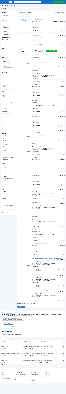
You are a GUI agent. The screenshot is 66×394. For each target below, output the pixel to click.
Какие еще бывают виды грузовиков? (8, 321)
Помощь (2, 374)
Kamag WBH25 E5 (35, 70)
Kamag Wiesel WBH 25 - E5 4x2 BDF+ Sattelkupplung (42, 243)
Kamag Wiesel (34, 229)
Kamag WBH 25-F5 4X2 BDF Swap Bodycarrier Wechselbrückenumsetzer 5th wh (47, 274)
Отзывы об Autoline (18, 377)
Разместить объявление (51, 50)
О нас (2, 372)
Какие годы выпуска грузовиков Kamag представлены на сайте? (13, 320)
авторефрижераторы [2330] (9, 326)
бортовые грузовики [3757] (8, 324)
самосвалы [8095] (7, 323)
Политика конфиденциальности (20, 374)
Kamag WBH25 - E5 (4, 346)
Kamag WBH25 (35, 84)
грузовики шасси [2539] (8, 325)
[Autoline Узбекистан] (4, 2)
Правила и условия (18, 372)
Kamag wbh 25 (34, 143)
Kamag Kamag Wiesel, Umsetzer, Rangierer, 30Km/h (42, 290)
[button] (61, 30)
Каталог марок (17, 379)
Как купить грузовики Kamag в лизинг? (8, 328)
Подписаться (21, 306)
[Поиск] (15, 2)
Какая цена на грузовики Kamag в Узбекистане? (10, 318)
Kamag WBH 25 (35, 114)
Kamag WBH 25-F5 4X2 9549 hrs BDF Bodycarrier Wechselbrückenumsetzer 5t (47, 258)
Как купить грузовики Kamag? (7, 313)
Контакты (2, 376)
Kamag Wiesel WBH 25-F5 (37, 19)
